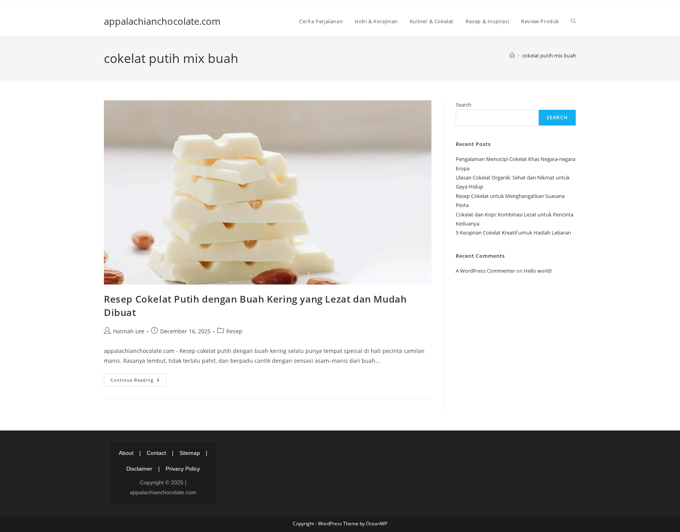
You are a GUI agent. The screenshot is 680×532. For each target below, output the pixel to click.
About (126, 453)
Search (463, 104)
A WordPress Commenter (485, 270)
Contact (156, 453)
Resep (234, 331)
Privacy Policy (183, 469)
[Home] (512, 55)
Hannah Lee (128, 331)
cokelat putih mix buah (549, 55)
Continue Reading (138, 381)
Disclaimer (139, 469)
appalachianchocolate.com (162, 21)
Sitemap (189, 453)
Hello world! (538, 270)
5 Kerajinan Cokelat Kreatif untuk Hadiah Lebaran (513, 232)
